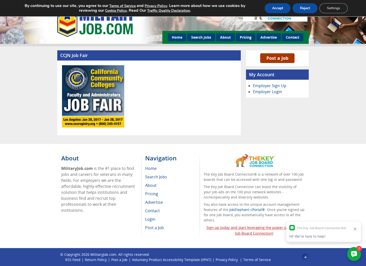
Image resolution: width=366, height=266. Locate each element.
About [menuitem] (151, 185)
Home (177, 37)
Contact (292, 37)
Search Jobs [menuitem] (156, 177)
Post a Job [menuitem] (154, 227)
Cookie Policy (116, 10)
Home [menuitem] (151, 168)
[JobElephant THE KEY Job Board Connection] (254, 156)
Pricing (245, 37)
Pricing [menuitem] (151, 194)
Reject (305, 8)
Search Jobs (201, 37)
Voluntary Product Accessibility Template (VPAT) (171, 259)
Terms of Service (257, 259)
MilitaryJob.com (103, 254)
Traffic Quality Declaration (168, 10)
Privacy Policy (227, 259)
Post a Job (277, 58)
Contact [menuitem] (152, 210)
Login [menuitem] (150, 219)
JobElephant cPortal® (247, 209)
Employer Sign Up (269, 85)
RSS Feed (72, 259)
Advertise (268, 37)
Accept (277, 8)
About (225, 37)
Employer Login (267, 91)
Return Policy (96, 259)
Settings (333, 8)
